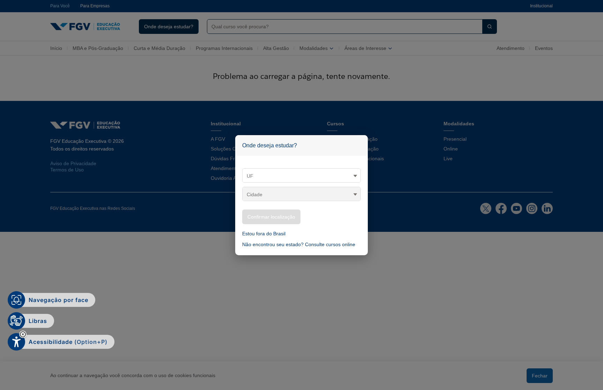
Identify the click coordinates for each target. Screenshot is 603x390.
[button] (23, 334)
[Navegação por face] (16, 300)
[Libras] (16, 321)
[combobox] (342, 27)
